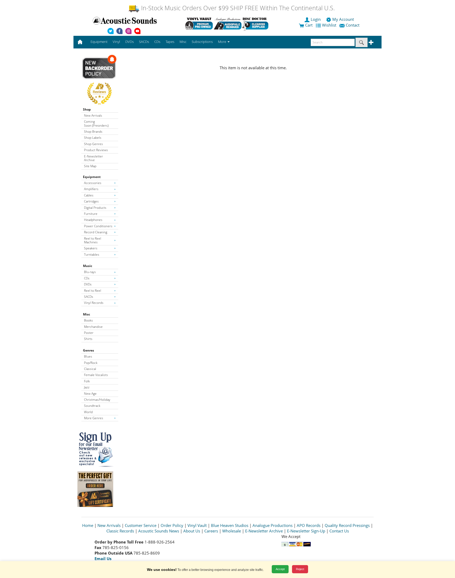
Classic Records (120, 530)
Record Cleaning (95, 232)
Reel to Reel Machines (92, 240)
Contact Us (339, 530)
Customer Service (140, 525)
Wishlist (329, 25)
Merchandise (93, 326)
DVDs (88, 284)
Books (88, 320)
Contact (352, 25)
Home (87, 525)
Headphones (93, 220)
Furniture (90, 213)
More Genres (93, 418)
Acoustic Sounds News (158, 530)
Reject (300, 569)
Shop (87, 109)
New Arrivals (93, 115)
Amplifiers (91, 189)
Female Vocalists (96, 375)
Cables (88, 195)
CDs (87, 278)
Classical (90, 369)
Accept (280, 569)
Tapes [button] (170, 41)
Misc (86, 314)
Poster (88, 332)
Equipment (92, 177)
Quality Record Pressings (347, 525)
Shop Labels (92, 137)
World (88, 412)
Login (316, 19)
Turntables (91, 254)
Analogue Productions (273, 525)
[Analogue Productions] (227, 23)
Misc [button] (183, 41)
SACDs (88, 296)
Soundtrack (92, 405)
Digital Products (95, 207)
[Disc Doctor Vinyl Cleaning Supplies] (256, 23)
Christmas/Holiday (97, 399)
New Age (90, 393)
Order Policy (172, 525)
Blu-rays (90, 272)
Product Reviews (96, 150)
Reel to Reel (92, 290)
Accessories (92, 183)
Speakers (90, 248)
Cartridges (91, 201)
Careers (211, 530)
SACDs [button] (144, 41)
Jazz (87, 387)
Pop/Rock (90, 362)
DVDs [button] (129, 41)
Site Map (90, 166)
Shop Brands (93, 131)
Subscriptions (202, 41)
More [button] (222, 41)
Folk (87, 381)
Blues (88, 356)
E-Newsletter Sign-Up (306, 530)
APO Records (308, 525)
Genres (88, 350)
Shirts (88, 339)
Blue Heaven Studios (229, 525)
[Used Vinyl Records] (199, 23)
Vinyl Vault (197, 525)
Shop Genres (93, 144)
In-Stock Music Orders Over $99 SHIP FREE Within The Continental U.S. (237, 8)
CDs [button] (157, 41)
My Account (343, 19)
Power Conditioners (98, 226)
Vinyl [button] (116, 41)
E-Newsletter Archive (93, 158)
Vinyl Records (93, 302)
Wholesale (231, 530)
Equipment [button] (99, 41)
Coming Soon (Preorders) (96, 123)
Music (87, 266)
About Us (191, 530)
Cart (308, 25)
